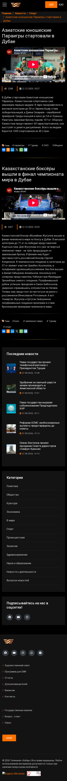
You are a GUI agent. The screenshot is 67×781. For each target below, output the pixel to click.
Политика (12, 486)
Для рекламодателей (16, 684)
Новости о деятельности (21, 571)
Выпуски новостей (18, 580)
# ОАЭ (45, 145)
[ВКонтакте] (4, 150)
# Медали (57, 145)
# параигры (18, 145)
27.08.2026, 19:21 (31, 393)
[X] (17, 150)
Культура (12, 503)
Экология (12, 546)
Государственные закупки (18, 710)
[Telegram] (25, 150)
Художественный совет (17, 665)
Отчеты (9, 678)
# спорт (7, 327)
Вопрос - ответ (12, 716)
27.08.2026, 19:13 (31, 433)
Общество (13, 494)
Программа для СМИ (15, 671)
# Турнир (33, 145)
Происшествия (16, 537)
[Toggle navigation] (4, 4)
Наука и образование (19, 563)
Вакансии (10, 690)
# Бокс (15, 321)
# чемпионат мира (33, 321)
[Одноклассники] (8, 150)
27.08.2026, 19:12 (31, 454)
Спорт (10, 529)
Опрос (8, 722)
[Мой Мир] (12, 150)
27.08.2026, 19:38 (31, 373)
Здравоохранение (17, 554)
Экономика (13, 511)
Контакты (10, 696)
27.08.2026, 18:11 (31, 413)
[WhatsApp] (21, 150)
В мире (11, 520)
